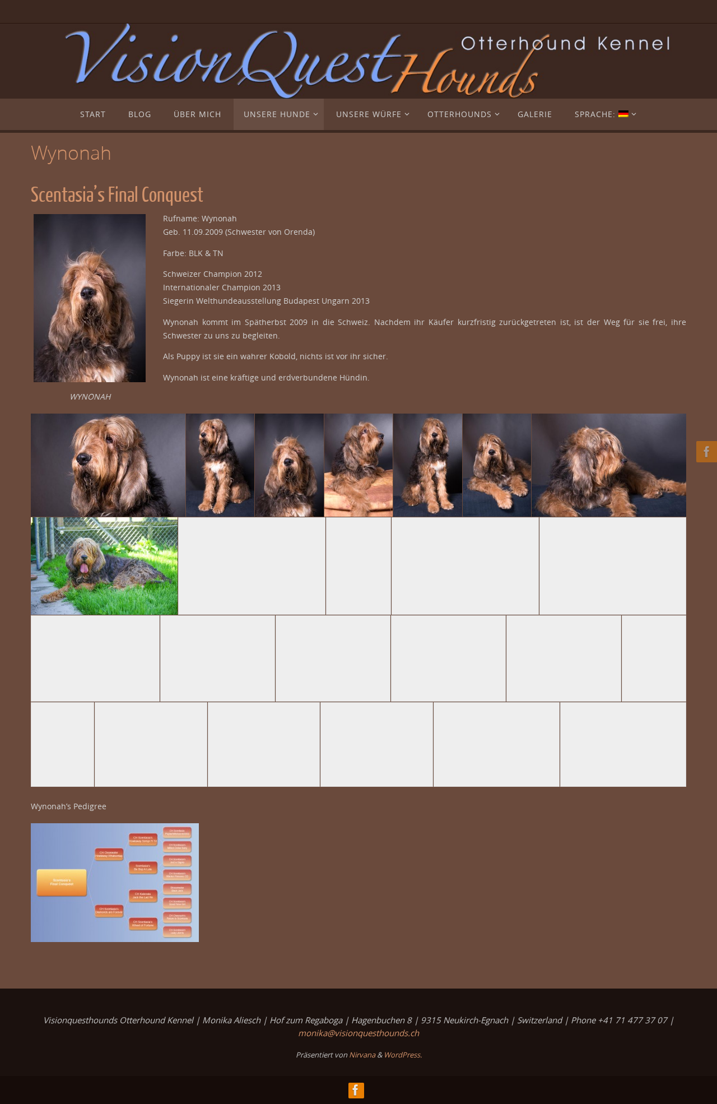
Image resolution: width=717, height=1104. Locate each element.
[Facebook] (705, 451)
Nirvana (362, 1055)
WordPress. (403, 1055)
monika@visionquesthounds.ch (358, 1032)
